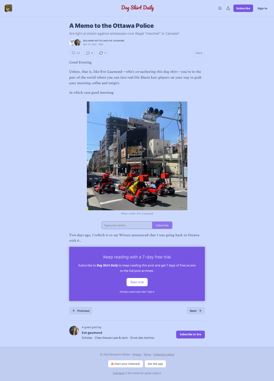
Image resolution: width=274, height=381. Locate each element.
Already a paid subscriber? (137, 291)
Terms (147, 354)
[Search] (220, 8)
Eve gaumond (116, 40)
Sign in (262, 8)
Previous (83, 311)
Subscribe (243, 8)
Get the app (155, 364)
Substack (118, 373)
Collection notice (163, 354)
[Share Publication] (228, 8)
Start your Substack (127, 364)
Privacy (137, 354)
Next (193, 311)
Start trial (137, 282)
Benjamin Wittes (93, 40)
